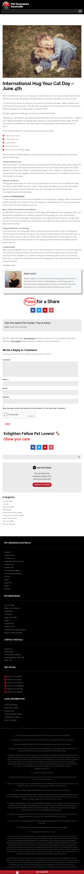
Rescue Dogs (8, 524)
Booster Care (9, 567)
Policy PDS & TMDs (11, 708)
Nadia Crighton (30, 273)
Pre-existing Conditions (12, 570)
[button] (33, 310)
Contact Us (8, 649)
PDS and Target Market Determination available (33, 854)
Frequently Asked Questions (14, 561)
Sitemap (7, 589)
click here (63, 816)
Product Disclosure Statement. (58, 786)
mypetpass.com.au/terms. (42, 768)
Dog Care (6, 507)
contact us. (74, 867)
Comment (6, 360)
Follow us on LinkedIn (14, 692)
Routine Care (8, 564)
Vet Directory (9, 623)
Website (6, 397)
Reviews (7, 577)
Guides (5, 510)
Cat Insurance (9, 558)
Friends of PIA (9, 627)
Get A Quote (42, 872)
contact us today (42, 485)
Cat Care (6, 501)
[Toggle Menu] (80, 11)
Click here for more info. (44, 779)
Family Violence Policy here (23, 867)
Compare (7, 552)
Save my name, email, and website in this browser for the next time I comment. (34, 408)
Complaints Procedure (12, 717)
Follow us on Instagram (15, 686)
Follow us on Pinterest (14, 683)
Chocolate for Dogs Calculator (15, 630)
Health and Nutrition (10, 512)
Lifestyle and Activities (11, 515)
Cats (4, 504)
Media (6, 586)
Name (6, 379)
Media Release (8, 518)
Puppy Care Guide (10, 617)
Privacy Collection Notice (13, 714)
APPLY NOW (8, 652)
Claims (6, 580)
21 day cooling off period (13, 574)
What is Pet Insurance (12, 608)
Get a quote (16, 341)
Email (5, 388)
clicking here (66, 735)
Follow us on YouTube (14, 689)
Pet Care (6, 521)
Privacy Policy (9, 711)
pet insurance (29, 338)
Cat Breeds (8, 614)
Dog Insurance (9, 555)
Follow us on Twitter (13, 680)
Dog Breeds (8, 611)
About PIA (7, 583)
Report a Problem (10, 720)
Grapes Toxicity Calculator (13, 633)
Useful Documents (11, 705)
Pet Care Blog (9, 605)
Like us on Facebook (14, 676)
